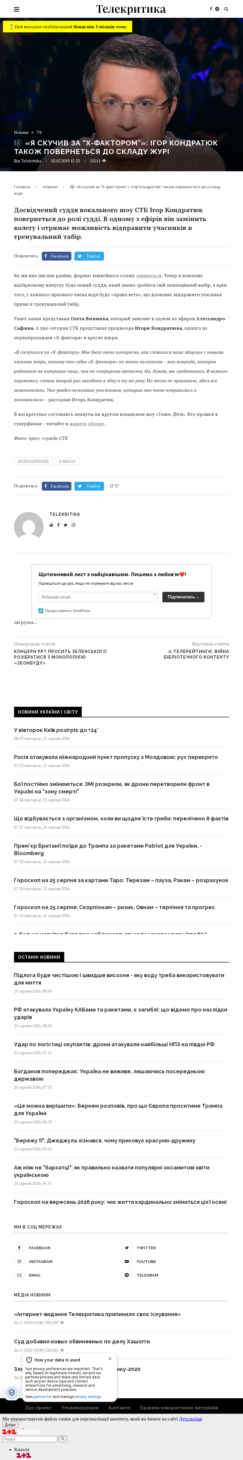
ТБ (39, 132)
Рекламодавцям (80, 1407)
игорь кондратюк (33, 461)
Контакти (119, 1407)
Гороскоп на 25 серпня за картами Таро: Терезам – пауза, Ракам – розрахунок (121, 880)
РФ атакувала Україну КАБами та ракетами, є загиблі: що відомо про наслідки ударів (120, 1013)
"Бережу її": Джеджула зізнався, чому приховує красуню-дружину (105, 1140)
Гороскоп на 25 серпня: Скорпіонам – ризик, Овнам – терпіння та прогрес (114, 907)
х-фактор (67, 461)
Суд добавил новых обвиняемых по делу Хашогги (82, 1341)
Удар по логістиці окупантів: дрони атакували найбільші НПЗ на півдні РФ (114, 1044)
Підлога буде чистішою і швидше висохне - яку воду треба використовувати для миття (119, 979)
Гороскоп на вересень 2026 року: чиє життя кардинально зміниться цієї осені (120, 1202)
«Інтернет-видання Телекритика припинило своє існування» (97, 1314)
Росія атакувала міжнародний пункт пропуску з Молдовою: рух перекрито (116, 757)
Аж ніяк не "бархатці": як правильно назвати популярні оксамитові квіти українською (112, 1171)
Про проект (38, 1407)
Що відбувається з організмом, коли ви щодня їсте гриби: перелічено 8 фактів (121, 818)
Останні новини (39, 957)
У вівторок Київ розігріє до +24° (56, 730)
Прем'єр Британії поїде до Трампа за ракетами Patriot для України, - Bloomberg (108, 849)
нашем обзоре (86, 423)
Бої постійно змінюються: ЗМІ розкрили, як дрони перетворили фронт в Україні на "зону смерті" (112, 788)
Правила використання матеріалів (179, 1407)
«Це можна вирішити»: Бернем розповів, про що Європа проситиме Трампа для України (118, 1109)
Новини (21, 132)
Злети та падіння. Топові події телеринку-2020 (77, 1369)
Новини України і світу (48, 712)
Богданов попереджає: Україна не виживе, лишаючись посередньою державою (109, 1075)
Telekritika (31, 161)
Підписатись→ (183, 596)
